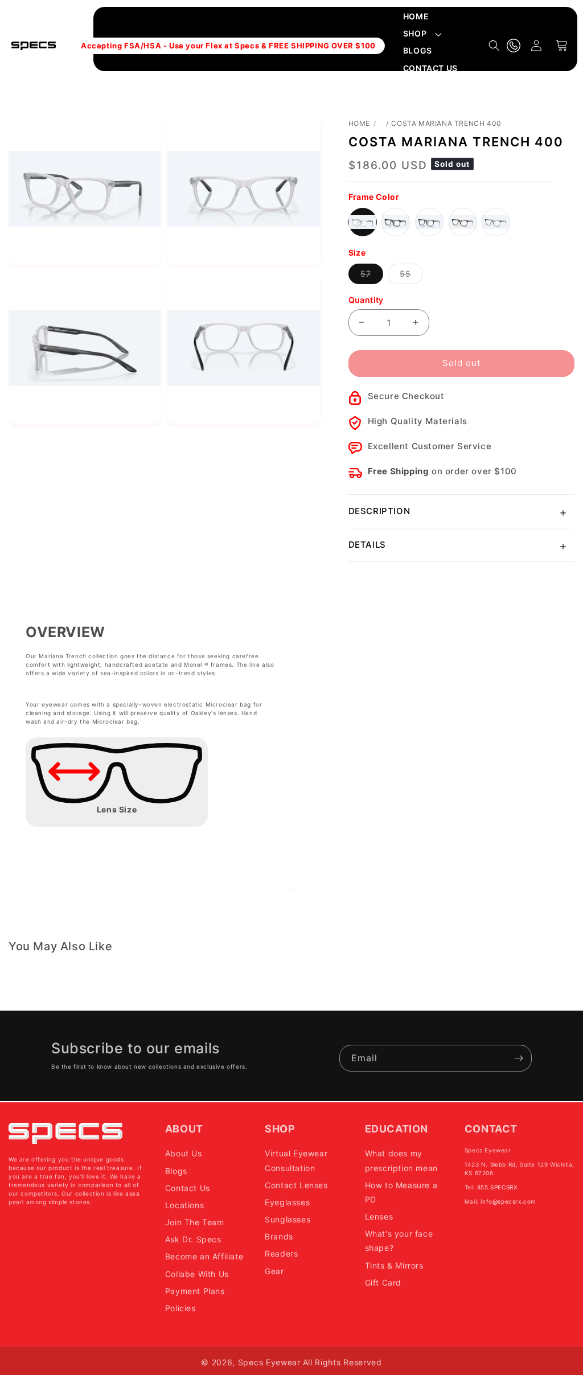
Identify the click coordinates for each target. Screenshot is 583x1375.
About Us (183, 1153)
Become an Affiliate (204, 1256)
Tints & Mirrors (394, 1265)
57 (371, 276)
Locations (184, 1205)
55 (411, 276)
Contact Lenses (296, 1185)
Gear (274, 1271)
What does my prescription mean (401, 1160)
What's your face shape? (399, 1241)
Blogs (176, 1171)
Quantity (366, 300)
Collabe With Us (197, 1274)
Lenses (379, 1216)
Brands (279, 1236)
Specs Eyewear (269, 1362)
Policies (180, 1308)
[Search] (494, 45)
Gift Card (383, 1282)
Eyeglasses (287, 1202)
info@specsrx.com (508, 1201)
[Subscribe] (518, 1058)
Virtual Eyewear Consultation (296, 1160)
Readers (281, 1253)
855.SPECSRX (497, 1187)
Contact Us (187, 1188)
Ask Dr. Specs (193, 1239)
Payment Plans (195, 1291)
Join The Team (194, 1222)
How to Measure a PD (401, 1192)
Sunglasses (287, 1219)
